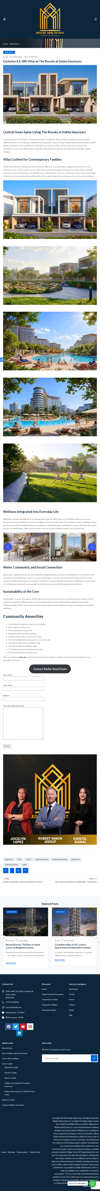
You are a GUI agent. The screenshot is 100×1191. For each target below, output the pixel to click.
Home (5, 44)
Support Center (8, 1100)
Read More (11, 963)
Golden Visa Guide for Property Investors (17, 1084)
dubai (19, 859)
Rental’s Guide (11, 1073)
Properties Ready (49, 1010)
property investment (59, 859)
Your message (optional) (13, 706)
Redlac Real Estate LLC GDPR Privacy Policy (20, 1093)
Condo (71, 994)
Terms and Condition (10, 1058)
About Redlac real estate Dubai (14, 1053)
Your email (7, 685)
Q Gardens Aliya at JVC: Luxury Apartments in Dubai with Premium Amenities (72, 947)
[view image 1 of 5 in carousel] (44, 558)
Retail (71, 1010)
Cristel (11, 940)
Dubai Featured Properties (53, 994)
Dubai (44, 989)
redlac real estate (11, 865)
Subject (6, 695)
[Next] (92, 547)
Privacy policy (22, 1152)
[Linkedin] (19, 1033)
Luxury (28, 859)
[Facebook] (8, 1026)
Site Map (11, 1152)
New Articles (7, 1048)
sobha (25, 865)
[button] (26, 547)
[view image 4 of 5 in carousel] (53, 558)
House (71, 999)
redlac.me (22, 657)
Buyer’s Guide (10, 1078)
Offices (72, 1005)
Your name (7, 675)
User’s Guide (7, 1064)
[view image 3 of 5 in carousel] (50, 558)
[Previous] (8, 547)
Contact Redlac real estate (13, 1105)
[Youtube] (23, 1026)
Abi (6, 57)
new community (42, 859)
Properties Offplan (49, 1005)
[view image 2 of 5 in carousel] (47, 558)
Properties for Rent (50, 999)
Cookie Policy (34, 1152)
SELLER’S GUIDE (11, 1067)
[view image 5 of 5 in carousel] (56, 558)
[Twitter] (15, 1026)
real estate (75, 859)
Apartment (14, 44)
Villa (70, 1015)
